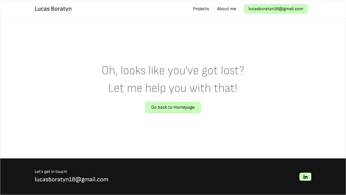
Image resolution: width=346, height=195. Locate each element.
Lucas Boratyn (53, 8)
